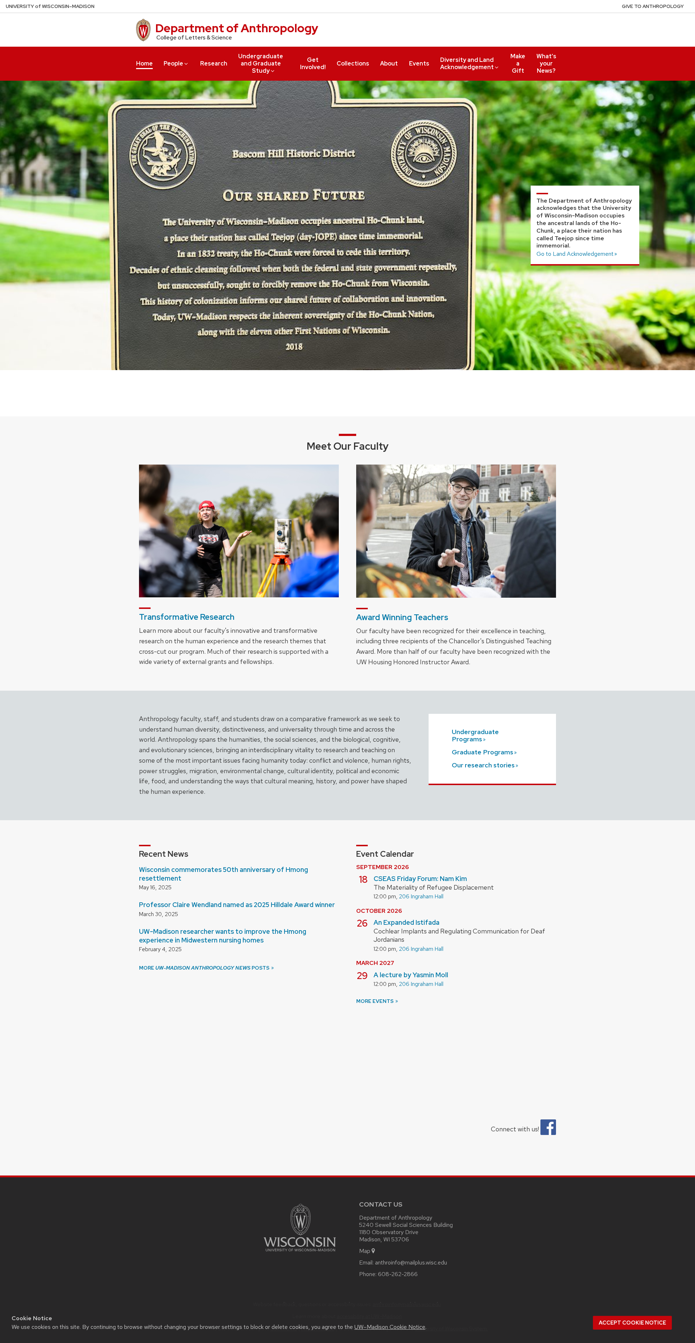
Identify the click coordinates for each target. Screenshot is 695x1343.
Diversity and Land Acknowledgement (467, 63)
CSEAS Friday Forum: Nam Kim (420, 878)
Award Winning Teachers (402, 617)
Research (213, 63)
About (389, 63)
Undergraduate (475, 735)
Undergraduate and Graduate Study (260, 63)
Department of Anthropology (236, 28)
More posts (204, 968)
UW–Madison (50, 6)
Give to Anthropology (653, 6)
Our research (483, 765)
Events (419, 63)
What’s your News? (546, 63)
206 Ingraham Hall (421, 896)
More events (375, 1001)
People (173, 63)
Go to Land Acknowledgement (575, 254)
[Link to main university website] (300, 1253)
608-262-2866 (398, 1274)
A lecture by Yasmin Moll (411, 975)
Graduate (482, 752)
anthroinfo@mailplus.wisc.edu (411, 1262)
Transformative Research (187, 617)
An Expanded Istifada (406, 922)
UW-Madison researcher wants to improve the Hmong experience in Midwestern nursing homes (222, 935)
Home (144, 63)
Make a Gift (517, 63)
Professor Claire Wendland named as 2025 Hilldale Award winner (237, 905)
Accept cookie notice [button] (632, 1322)
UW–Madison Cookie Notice (389, 1327)
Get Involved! (313, 63)
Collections (353, 63)
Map (364, 1251)
